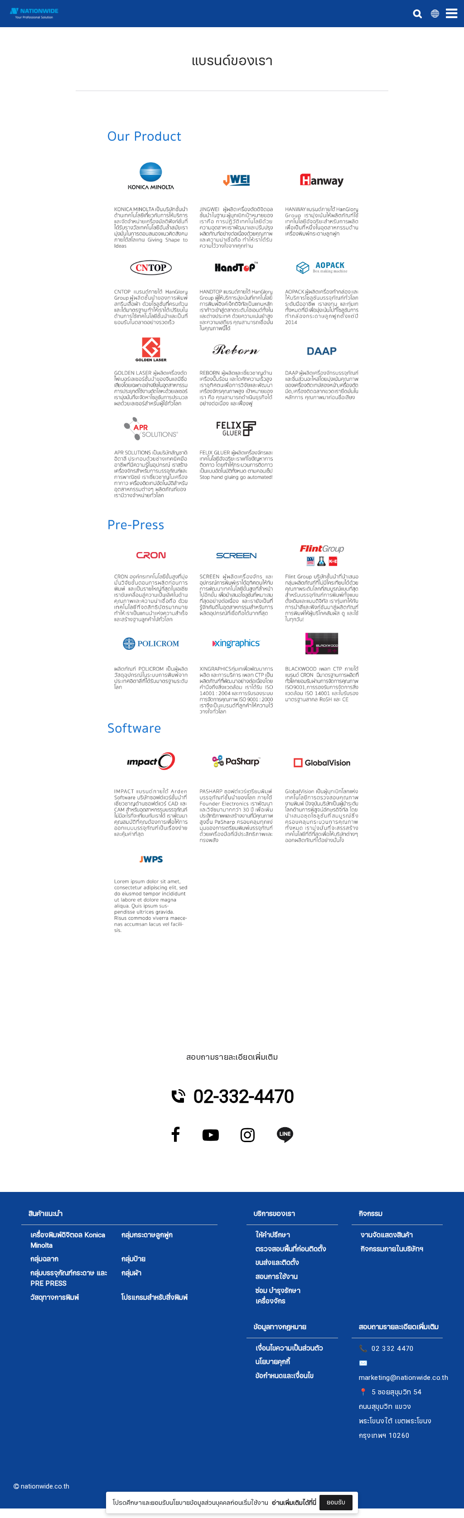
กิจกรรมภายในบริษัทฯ (392, 1249)
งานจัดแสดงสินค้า (387, 1235)
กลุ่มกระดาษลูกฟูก (147, 1235)
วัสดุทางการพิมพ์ (54, 1297)
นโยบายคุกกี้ (273, 1362)
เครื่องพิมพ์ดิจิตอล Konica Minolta (67, 1240)
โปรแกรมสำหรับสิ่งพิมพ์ (154, 1297)
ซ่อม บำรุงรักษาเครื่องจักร (278, 1296)
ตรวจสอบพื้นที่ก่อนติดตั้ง (291, 1249)
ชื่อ (154, 1428)
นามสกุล (162, 1473)
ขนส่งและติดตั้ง (277, 1263)
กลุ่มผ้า (131, 1273)
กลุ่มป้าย (133, 1259)
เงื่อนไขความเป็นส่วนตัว (289, 1348)
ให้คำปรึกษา (273, 1235)
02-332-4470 (243, 1096)
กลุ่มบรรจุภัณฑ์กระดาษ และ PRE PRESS (68, 1278)
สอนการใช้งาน (277, 1277)
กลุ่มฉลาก (44, 1259)
